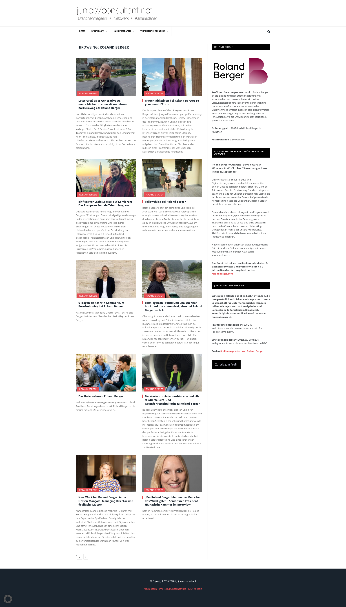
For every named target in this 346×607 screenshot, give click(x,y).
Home (82, 31)
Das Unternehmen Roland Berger (100, 396)
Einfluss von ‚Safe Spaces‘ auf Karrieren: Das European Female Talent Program (105, 203)
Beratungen (98, 31)
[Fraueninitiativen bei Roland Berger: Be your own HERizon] (172, 77)
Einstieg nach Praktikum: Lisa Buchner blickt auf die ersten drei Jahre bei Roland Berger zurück (173, 306)
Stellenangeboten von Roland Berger (242, 351)
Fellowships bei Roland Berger (165, 201)
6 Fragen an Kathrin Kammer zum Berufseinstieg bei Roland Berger (101, 304)
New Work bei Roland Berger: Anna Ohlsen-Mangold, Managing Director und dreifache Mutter (105, 500)
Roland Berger (88, 93)
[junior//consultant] (117, 13)
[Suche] (268, 31)
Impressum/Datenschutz (172, 588)
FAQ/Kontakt (195, 588)
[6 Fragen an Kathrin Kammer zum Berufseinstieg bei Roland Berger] (106, 279)
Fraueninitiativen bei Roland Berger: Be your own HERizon (172, 102)
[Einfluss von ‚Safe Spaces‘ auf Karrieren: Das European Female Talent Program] (106, 178)
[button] (8, 599)
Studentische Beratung (152, 31)
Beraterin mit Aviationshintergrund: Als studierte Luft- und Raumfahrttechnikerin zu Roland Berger (172, 399)
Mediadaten (150, 588)
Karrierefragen (122, 31)
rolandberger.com (222, 273)
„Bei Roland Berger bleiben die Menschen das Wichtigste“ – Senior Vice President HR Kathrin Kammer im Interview (173, 500)
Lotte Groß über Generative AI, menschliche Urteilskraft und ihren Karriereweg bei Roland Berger (102, 104)
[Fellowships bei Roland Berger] (172, 178)
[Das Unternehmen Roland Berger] (106, 372)
